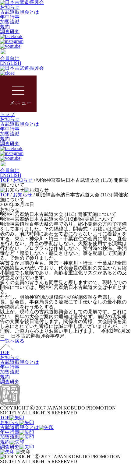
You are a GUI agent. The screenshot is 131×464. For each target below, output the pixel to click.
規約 (5, 26)
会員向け (9, 58)
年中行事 (9, 16)
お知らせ (9, 7)
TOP (4, 352)
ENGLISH (10, 63)
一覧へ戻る (12, 340)
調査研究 (9, 31)
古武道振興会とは (19, 12)
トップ (7, 114)
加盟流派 (9, 21)
